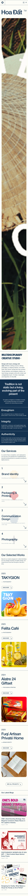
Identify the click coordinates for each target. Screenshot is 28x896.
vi (26, 2)
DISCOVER (6, 587)
